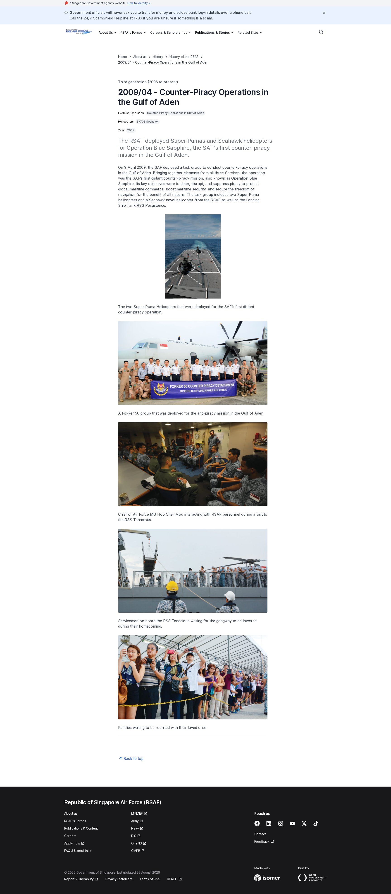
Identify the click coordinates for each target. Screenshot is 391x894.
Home (122, 57)
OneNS (136, 843)
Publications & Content (81, 828)
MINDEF (137, 813)
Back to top (133, 758)
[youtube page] (292, 823)
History (158, 57)
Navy (135, 828)
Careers (70, 836)
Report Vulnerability (79, 879)
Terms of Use (150, 879)
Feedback (261, 841)
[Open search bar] (321, 32)
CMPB (135, 851)
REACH (172, 879)
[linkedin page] (269, 823)
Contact (260, 834)
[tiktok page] (316, 823)
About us (139, 57)
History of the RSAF (183, 57)
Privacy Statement (118, 879)
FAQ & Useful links (77, 851)
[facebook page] (257, 823)
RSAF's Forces (75, 821)
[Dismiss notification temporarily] (324, 12)
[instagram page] (280, 823)
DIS (133, 836)
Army (135, 821)
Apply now (72, 843)
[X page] (304, 823)
